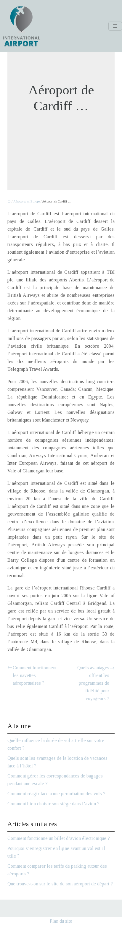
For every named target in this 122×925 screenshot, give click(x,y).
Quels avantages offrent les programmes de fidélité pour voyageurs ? (93, 683)
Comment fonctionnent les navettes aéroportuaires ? (35, 675)
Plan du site (61, 921)
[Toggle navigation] (115, 26)
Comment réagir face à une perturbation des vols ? (56, 793)
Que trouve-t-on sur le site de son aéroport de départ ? (60, 883)
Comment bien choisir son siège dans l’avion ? (53, 803)
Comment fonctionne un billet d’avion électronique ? (58, 838)
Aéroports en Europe (26, 201)
